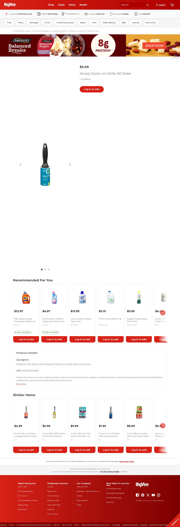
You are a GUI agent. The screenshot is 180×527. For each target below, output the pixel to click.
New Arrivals (151, 23)
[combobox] (135, 5)
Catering (50, 509)
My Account (22, 496)
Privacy (11, 525)
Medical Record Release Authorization (95, 525)
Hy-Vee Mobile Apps (113, 498)
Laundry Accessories (76, 31)
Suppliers (143, 525)
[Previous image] (20, 164)
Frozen (47, 23)
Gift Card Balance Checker (28, 500)
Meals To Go (51, 491)
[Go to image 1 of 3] (41, 269)
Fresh (9, 23)
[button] (22, 332)
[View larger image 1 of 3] (45, 165)
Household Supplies (41, 31)
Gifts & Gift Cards (53, 505)
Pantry (20, 23)
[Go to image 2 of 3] (45, 269)
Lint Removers (93, 31)
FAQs (79, 505)
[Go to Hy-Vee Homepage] (10, 5)
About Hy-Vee (82, 487)
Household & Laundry (65, 23)
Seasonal (135, 23)
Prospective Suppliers (130, 525)
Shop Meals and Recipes (115, 493)
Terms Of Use (67, 525)
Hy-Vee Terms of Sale (109, 472)
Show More (21, 384)
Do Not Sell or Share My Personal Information (34, 525)
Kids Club (109, 502)
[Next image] (70, 164)
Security (57, 525)
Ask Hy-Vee (22, 487)
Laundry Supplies (59, 31)
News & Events (82, 500)
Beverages (34, 23)
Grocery (50, 487)
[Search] (147, 5)
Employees (116, 525)
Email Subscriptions (25, 491)
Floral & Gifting (53, 496)
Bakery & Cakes (53, 500)
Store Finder (22, 509)
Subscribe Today (126, 462)
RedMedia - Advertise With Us (88, 491)
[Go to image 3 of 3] (48, 269)
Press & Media (23, 505)
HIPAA (76, 525)
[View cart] (172, 5)
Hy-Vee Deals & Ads (113, 488)
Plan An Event (52, 514)
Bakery (83, 23)
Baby (124, 23)
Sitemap (3, 525)
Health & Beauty (109, 23)
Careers (79, 496)
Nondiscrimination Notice (159, 525)
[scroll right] (162, 313)
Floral (94, 23)
